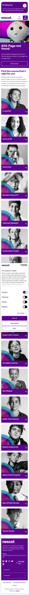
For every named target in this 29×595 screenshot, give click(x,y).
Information (7, 575)
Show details (20, 313)
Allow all (14, 318)
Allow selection (14, 323)
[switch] (25, 297)
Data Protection (7, 582)
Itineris (18, 591)
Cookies (14, 585)
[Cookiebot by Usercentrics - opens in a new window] (20, 265)
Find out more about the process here (14, 10)
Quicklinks (6, 569)
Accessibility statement (19, 582)
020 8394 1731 (21, 563)
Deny (14, 328)
